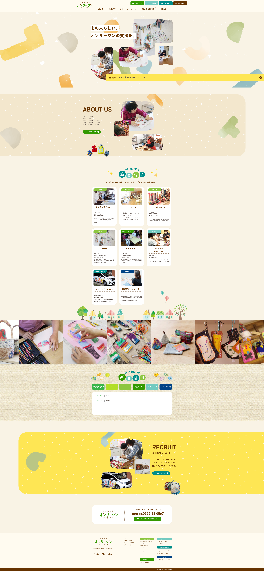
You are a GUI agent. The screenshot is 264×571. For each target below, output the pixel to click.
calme (125, 387)
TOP (125, 538)
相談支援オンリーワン (164, 560)
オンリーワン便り (165, 387)
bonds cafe (144, 545)
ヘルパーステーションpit (164, 550)
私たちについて (92, 132)
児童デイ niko (145, 562)
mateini (112, 387)
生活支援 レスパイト (164, 553)
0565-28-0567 (153, 514)
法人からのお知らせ (129, 542)
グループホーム (132, 9)
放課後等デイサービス (116, 9)
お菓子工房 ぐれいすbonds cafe (98, 386)
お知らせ (145, 543)
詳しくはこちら (161, 473)
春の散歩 (108, 401)
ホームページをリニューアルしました (137, 77)
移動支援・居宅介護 (148, 9)
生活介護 (100, 9)
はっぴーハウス (152, 387)
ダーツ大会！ (109, 396)
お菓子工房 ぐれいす (146, 541)
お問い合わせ (127, 545)
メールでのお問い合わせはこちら (149, 518)
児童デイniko (139, 387)
